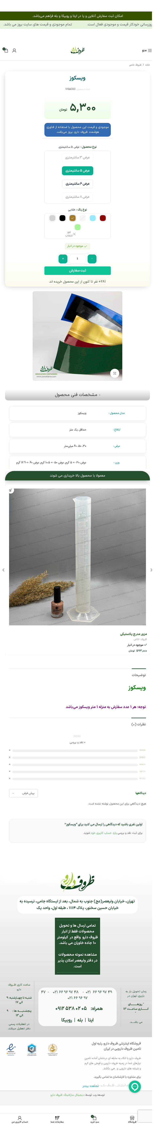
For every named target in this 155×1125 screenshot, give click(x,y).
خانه (144, 65)
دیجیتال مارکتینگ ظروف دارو (66, 1092)
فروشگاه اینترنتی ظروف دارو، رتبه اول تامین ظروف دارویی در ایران (114, 1043)
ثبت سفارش (76, 270)
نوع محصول (87, 147)
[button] (149, 568)
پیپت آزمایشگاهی (132, 630)
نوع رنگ (81, 210)
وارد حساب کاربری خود (102, 830)
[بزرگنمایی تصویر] (113, 373)
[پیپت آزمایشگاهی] (76, 555)
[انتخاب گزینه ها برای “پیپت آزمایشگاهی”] (10, 490)
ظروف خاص (132, 65)
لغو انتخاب (67, 234)
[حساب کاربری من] (14, 50)
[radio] (76, 157)
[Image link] (76, 50)
